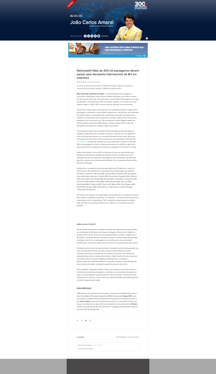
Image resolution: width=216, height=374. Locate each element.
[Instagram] (91, 36)
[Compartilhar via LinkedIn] (86, 320)
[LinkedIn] (88, 36)
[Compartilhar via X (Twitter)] (82, 320)
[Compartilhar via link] (90, 320)
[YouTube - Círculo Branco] (98, 36)
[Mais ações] (138, 66)
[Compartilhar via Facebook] (77, 320)
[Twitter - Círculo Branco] (95, 36)
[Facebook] (85, 36)
